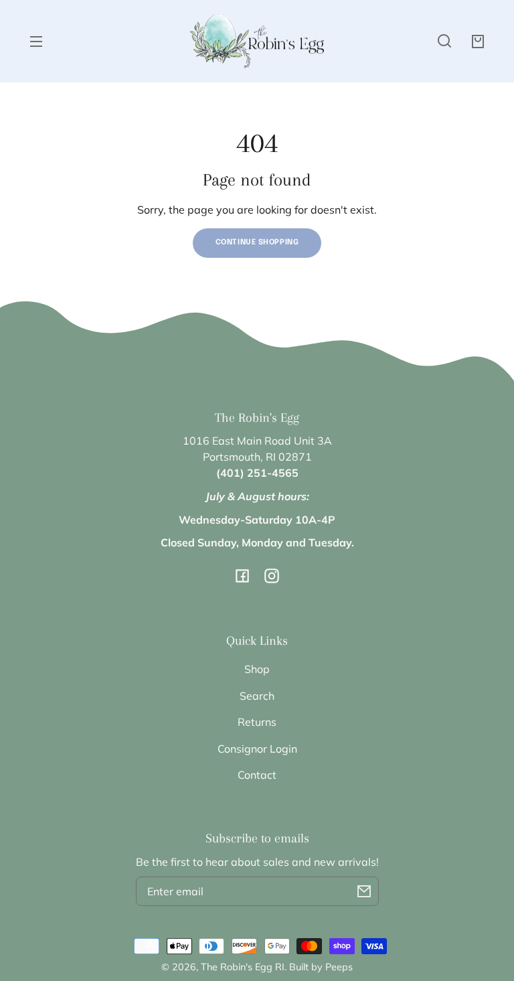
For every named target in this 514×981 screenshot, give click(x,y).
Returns (257, 722)
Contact (257, 774)
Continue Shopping (257, 242)
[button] (444, 41)
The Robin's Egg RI (242, 967)
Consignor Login (257, 748)
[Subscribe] (364, 891)
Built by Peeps (321, 967)
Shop (257, 669)
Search (257, 695)
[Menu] (36, 41)
